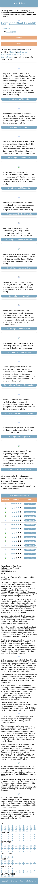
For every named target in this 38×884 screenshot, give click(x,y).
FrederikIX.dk (6, 54)
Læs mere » (19, 37)
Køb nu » (19, 43)
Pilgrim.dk (12, 52)
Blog (12, 881)
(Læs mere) (5, 28)
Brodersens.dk (22, 52)
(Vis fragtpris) (11, 32)
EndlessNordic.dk (7, 57)
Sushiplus (19, 3)
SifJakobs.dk (17, 54)
